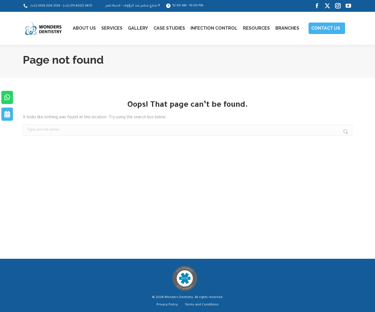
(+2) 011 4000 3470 (77, 6)
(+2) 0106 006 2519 (45, 6)
